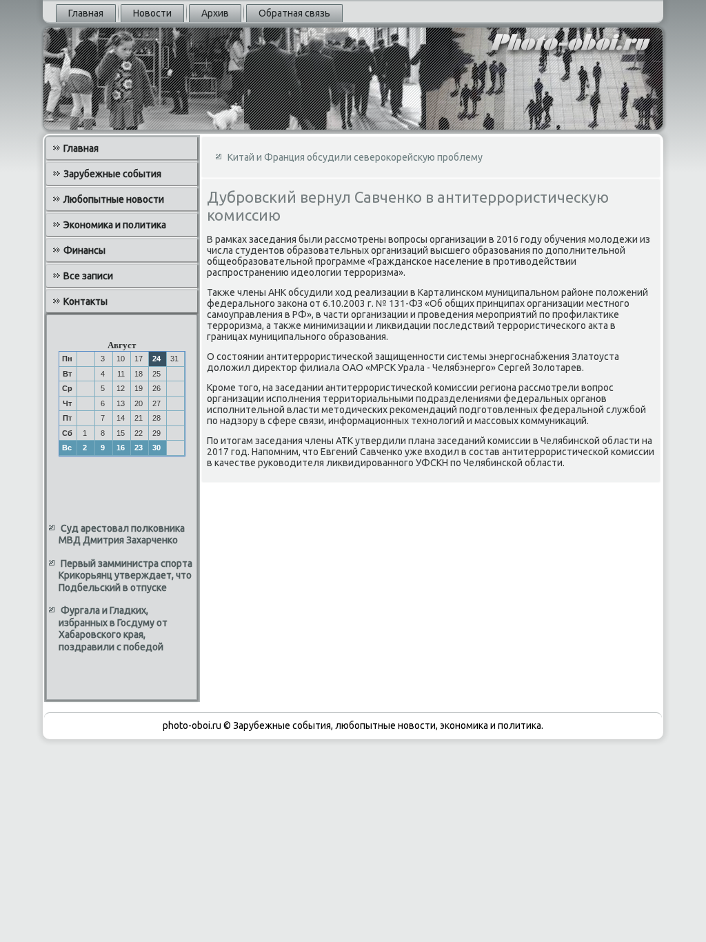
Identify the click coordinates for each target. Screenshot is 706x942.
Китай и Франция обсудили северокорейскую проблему (355, 157)
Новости (152, 13)
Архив (215, 13)
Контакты (85, 301)
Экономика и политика (114, 224)
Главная (85, 13)
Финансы (84, 250)
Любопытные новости (113, 199)
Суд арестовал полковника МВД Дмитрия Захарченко (122, 534)
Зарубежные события (112, 173)
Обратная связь (294, 13)
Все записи (88, 275)
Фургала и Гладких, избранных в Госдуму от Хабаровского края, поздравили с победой (113, 628)
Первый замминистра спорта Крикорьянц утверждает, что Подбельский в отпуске (125, 575)
